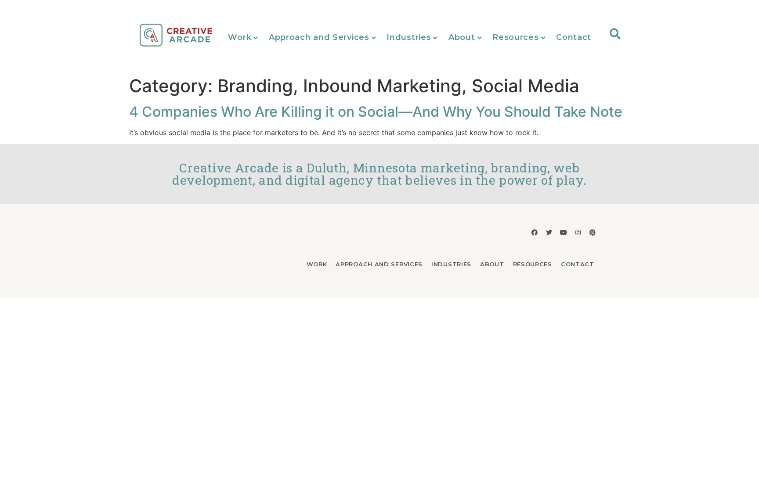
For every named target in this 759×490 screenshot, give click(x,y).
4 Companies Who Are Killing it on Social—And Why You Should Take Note (375, 111)
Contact (573, 37)
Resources (515, 37)
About (461, 37)
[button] (615, 33)
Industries (409, 37)
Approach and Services (319, 37)
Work (239, 37)
